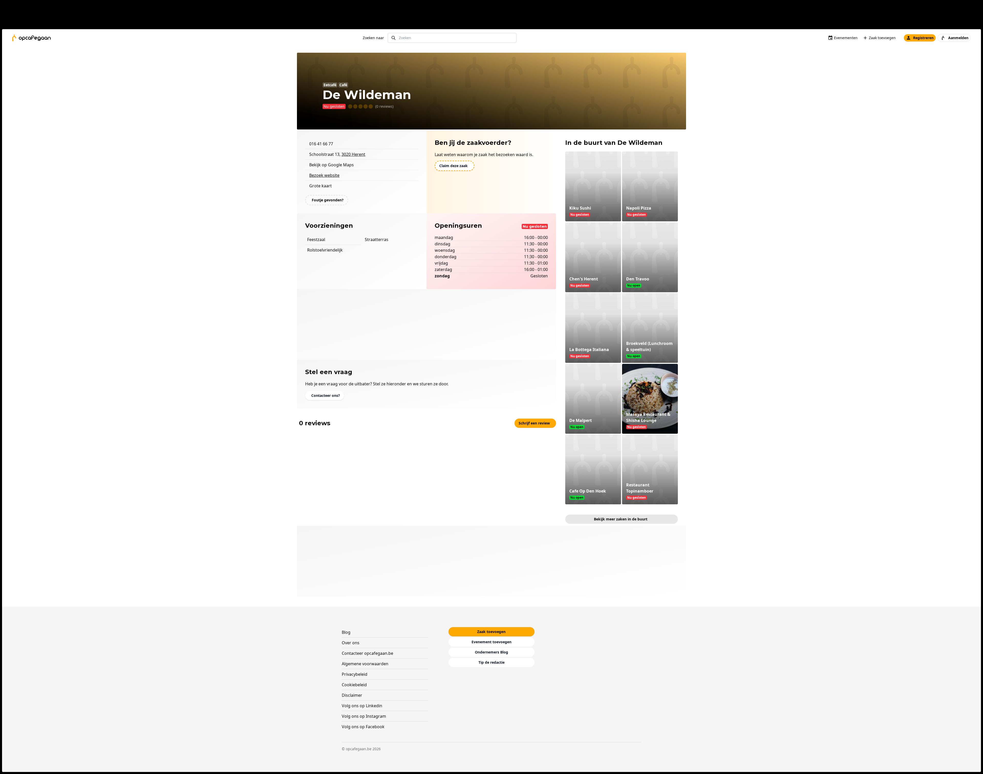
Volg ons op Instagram (364, 716)
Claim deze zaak (453, 165)
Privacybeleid (354, 674)
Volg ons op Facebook (363, 726)
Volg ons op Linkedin (362, 705)
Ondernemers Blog (491, 652)
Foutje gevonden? (328, 200)
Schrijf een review (534, 423)
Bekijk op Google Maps (331, 165)
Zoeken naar (373, 37)
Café (343, 84)
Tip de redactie (491, 662)
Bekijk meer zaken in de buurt (620, 519)
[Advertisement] (493, 15)
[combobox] (452, 38)
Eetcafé (330, 84)
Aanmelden (958, 37)
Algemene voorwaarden (365, 664)
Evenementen (846, 37)
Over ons (350, 643)
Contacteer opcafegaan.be (367, 653)
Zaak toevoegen (882, 37)
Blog (346, 632)
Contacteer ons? (325, 395)
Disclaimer (352, 695)
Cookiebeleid (354, 685)
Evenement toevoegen (491, 641)
